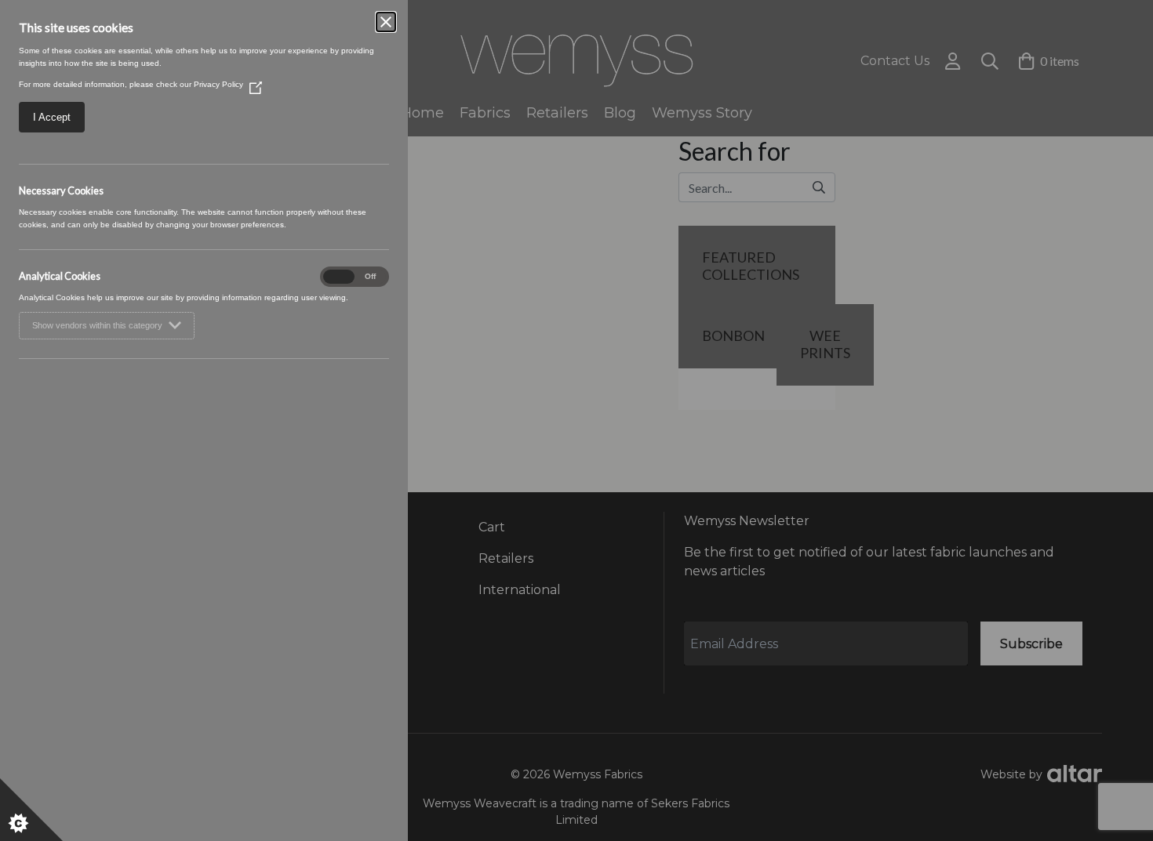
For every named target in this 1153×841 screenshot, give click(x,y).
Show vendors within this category (97, 325)
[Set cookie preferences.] (31, 809)
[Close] (385, 22)
